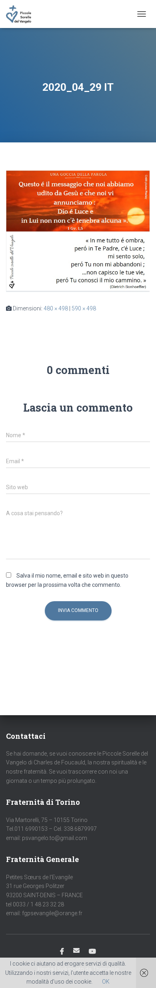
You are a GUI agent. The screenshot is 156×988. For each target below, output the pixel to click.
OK (106, 981)
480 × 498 (56, 308)
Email (76, 950)
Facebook (62, 951)
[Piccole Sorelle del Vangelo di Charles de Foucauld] (21, 14)
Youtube (92, 951)
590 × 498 (84, 308)
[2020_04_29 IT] (78, 231)
